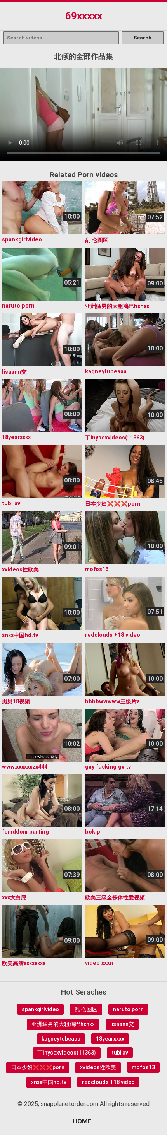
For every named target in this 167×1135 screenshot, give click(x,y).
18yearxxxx (110, 1039)
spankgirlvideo (40, 1009)
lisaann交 (122, 1024)
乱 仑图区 (86, 1009)
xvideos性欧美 (98, 1067)
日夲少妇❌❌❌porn (37, 1067)
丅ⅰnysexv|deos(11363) (66, 1053)
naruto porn (128, 1009)
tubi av (119, 1053)
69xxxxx (83, 16)
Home (82, 1121)
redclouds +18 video (108, 1082)
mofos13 (143, 1067)
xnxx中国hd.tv (48, 1082)
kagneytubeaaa (61, 1039)
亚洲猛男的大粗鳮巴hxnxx (63, 1024)
